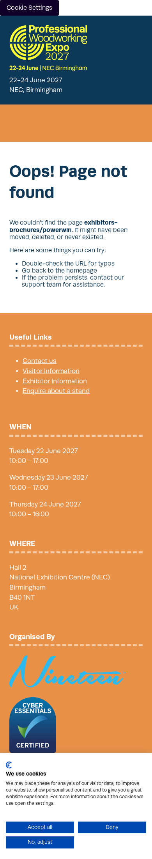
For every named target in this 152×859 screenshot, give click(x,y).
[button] (136, 32)
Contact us (40, 361)
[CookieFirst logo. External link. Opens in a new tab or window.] (9, 765)
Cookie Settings (29, 7)
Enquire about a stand (56, 391)
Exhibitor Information (55, 381)
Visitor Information (51, 371)
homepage (81, 270)
